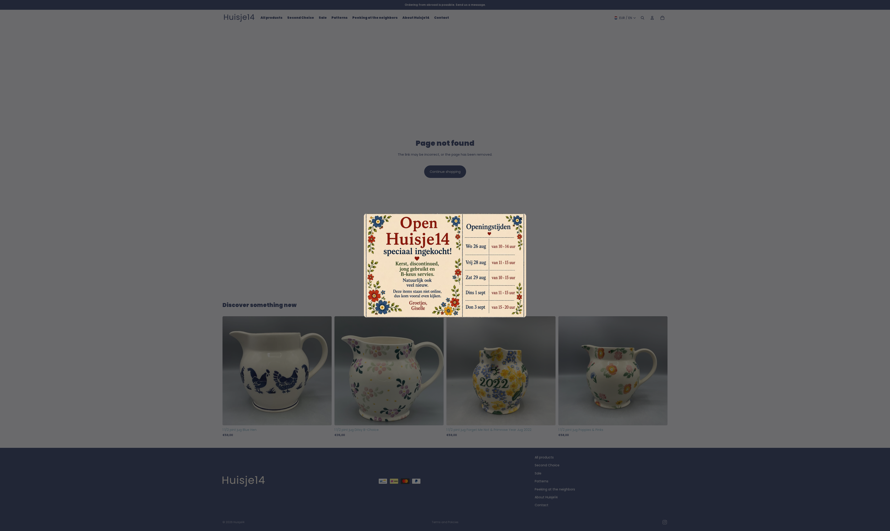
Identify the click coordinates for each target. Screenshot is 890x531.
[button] (521, 219)
